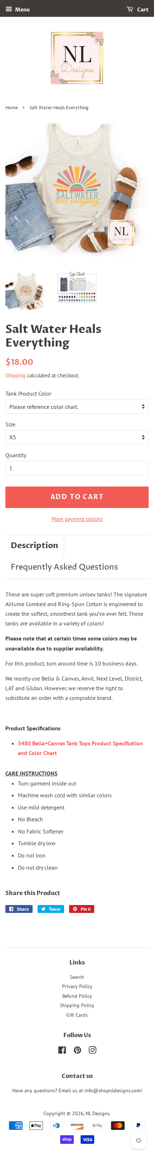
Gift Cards (77, 1015)
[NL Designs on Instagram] (92, 1051)
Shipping (15, 375)
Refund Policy (77, 996)
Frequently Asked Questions (64, 567)
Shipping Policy (77, 1005)
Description (34, 545)
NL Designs (98, 1113)
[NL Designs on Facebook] (62, 1051)
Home (11, 108)
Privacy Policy (77, 986)
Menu (22, 9)
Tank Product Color (28, 393)
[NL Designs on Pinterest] (77, 1051)
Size (10, 424)
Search (77, 977)
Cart (142, 9)
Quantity (15, 455)
